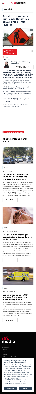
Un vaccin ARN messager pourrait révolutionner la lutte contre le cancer (18, 237)
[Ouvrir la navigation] (3, 2)
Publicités (4, 354)
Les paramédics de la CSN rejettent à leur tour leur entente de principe (15, 297)
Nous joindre (5, 347)
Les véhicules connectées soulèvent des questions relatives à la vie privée (15, 176)
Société (8, 9)
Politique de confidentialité (9, 357)
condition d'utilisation (19, 383)
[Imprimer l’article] (32, 51)
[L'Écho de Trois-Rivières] (8, 339)
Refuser (25, 388)
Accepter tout (11, 388)
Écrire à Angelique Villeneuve (22, 67)
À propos (4, 349)
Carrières (4, 352)
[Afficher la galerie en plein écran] (31, 30)
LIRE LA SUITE (9, 200)
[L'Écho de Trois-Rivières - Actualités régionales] (18, 3)
